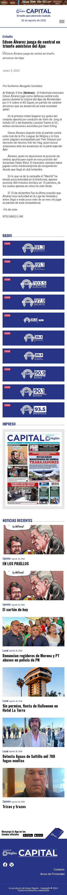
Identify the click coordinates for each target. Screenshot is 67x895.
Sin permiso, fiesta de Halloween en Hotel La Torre (30, 708)
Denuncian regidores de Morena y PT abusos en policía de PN (31, 657)
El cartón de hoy (15, 609)
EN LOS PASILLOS (16, 563)
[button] (61, 22)
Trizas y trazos (14, 806)
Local (5, 650)
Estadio (8, 36)
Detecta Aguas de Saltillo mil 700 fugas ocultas (29, 758)
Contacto (59, 869)
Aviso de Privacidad (52, 874)
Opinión (7, 558)
